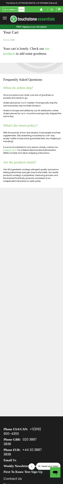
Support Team (10, 150)
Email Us (10, 460)
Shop (21, 9)
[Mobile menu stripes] (5, 17)
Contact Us (13, 478)
